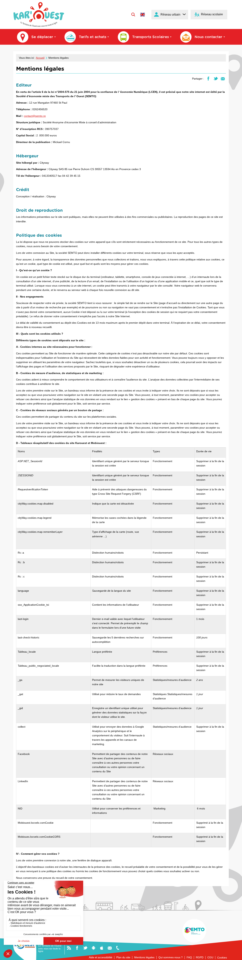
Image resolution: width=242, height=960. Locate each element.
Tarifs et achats (92, 37)
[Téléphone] (117, 947)
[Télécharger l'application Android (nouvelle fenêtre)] (93, 947)
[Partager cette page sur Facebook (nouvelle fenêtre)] (208, 78)
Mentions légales (144, 957)
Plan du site (123, 957)
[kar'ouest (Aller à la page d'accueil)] (38, 14)
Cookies (222, 957)
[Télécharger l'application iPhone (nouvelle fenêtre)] (101, 947)
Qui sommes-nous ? (170, 957)
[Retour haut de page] (234, 955)
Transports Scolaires (150, 37)
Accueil (40, 57)
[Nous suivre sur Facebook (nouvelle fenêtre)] (77, 947)
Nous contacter (208, 37)
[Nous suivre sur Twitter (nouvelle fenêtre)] (85, 947)
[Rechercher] (133, 14)
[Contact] (110, 947)
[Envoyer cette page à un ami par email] (223, 78)
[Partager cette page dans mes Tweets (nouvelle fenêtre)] (215, 78)
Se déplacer (42, 37)
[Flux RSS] (69, 947)
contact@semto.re (35, 115)
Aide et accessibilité (100, 957)
